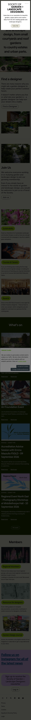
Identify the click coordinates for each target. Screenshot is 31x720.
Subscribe (15, 26)
